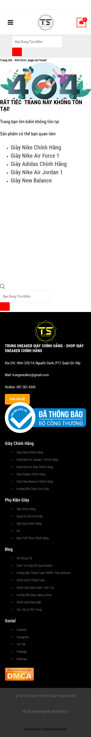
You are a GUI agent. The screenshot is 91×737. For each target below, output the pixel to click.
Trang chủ (6, 60)
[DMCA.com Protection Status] (19, 673)
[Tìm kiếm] (17, 52)
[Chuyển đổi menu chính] (10, 22)
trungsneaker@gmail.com (30, 375)
